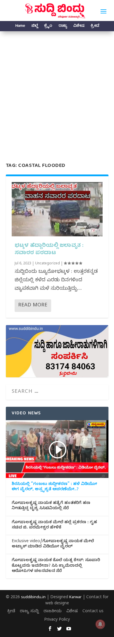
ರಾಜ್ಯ (62, 26)
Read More (32, 305)
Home (20, 26)
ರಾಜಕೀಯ (53, 612)
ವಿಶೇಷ (78, 26)
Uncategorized (47, 263)
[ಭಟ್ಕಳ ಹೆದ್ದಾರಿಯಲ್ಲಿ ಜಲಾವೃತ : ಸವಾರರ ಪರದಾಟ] (57, 209)
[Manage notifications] (100, 624)
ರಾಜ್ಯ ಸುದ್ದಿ (29, 612)
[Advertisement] (57, 91)
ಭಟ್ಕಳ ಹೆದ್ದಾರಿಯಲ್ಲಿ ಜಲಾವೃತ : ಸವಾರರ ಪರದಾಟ (49, 249)
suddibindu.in (33, 597)
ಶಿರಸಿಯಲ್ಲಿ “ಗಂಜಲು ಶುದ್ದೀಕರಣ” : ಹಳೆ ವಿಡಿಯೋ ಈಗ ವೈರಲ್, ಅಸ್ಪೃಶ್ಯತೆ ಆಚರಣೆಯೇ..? (54, 487)
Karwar (75, 597)
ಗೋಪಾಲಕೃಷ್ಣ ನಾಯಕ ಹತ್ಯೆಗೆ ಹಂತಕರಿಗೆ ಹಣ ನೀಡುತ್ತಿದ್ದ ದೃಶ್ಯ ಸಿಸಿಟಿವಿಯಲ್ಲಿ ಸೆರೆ (51, 506)
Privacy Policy (57, 620)
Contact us (92, 612)
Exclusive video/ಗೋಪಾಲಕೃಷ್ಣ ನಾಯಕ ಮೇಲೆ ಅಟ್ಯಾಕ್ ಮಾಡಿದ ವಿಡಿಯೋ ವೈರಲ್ (53, 544)
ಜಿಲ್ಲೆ (34, 26)
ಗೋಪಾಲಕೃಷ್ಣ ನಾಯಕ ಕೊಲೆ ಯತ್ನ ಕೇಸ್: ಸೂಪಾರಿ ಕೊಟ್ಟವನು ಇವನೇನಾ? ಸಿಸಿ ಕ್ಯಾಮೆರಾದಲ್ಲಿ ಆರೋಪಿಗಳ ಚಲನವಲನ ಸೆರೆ (56, 566)
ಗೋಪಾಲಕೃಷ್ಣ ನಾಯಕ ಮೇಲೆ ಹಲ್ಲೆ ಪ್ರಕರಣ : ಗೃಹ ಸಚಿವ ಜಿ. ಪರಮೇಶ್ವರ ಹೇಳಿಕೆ (54, 525)
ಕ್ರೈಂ (48, 26)
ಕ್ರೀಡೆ (95, 26)
